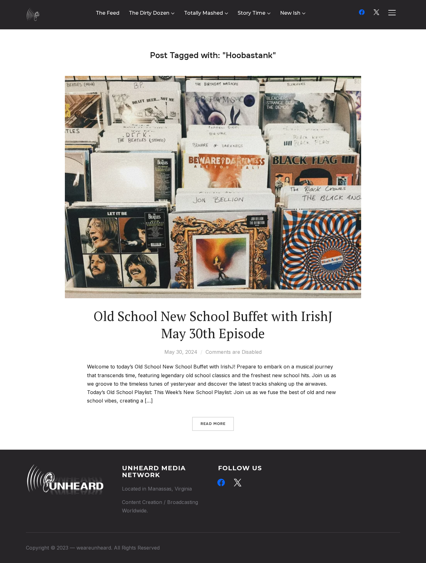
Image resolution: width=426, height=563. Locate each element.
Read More (213, 423)
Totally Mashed (203, 13)
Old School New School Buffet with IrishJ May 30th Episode (213, 324)
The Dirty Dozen (149, 13)
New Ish (290, 13)
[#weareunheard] (65, 469)
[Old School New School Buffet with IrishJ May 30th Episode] (213, 80)
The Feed (107, 13)
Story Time (251, 13)
